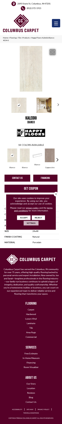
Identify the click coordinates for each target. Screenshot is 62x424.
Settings (31, 223)
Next (57, 103)
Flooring (13, 38)
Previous (4, 103)
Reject (38, 218)
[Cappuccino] (49, 155)
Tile (19, 38)
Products (26, 38)
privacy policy (32, 208)
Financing (45, 178)
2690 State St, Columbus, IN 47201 (34, 3)
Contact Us (17, 178)
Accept (24, 218)
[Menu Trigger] (56, 23)
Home (5, 38)
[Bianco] (12, 155)
